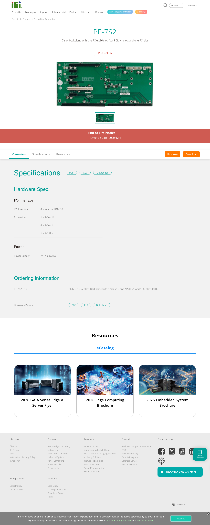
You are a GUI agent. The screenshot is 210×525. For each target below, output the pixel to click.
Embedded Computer (44, 19)
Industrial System (56, 457)
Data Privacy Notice (119, 520)
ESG (12, 453)
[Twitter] (172, 449)
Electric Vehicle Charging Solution (100, 453)
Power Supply (54, 464)
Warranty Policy (129, 464)
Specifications (41, 154)
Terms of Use (145, 520)
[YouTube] (182, 449)
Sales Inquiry (16, 485)
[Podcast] (161, 459)
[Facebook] (161, 449)
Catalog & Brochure (57, 489)
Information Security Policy (22, 457)
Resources (63, 154)
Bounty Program (130, 457)
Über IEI (13, 446)
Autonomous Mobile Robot (97, 449)
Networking (53, 449)
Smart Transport (92, 471)
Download (191, 154)
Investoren (15, 460)
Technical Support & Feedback (136, 446)
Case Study (53, 485)
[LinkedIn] (192, 449)
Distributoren (16, 489)
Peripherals (53, 468)
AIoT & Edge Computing (59, 446)
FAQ (124, 449)
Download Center (56, 493)
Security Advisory (130, 453)
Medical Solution (92, 464)
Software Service (129, 460)
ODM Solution (91, 446)
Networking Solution (94, 460)
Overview (19, 154)
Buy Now (172, 154)
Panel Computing (56, 460)
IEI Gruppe (15, 449)
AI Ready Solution (92, 457)
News (50, 496)
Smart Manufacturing (94, 468)
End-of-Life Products (21, 19)
